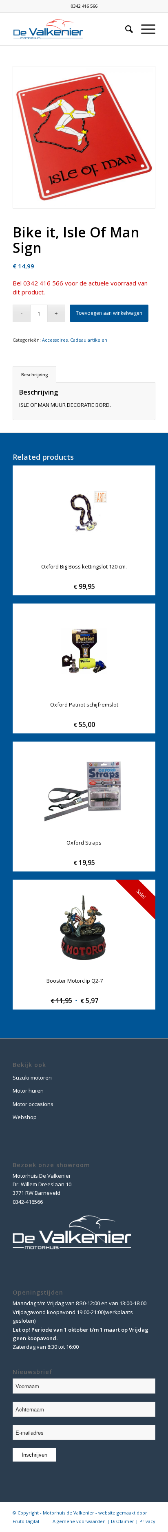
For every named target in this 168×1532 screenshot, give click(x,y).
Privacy (147, 1521)
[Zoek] (125, 29)
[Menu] (144, 29)
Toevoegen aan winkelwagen (109, 312)
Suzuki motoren (32, 1077)
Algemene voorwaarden (79, 1521)
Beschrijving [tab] (34, 374)
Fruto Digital (26, 1521)
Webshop (25, 1117)
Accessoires (55, 340)
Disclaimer (122, 1521)
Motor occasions (33, 1104)
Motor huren (28, 1090)
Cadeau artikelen (88, 340)
